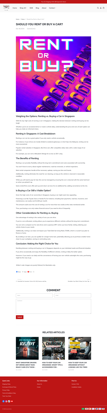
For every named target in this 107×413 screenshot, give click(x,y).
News (23, 19)
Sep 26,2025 (71, 369)
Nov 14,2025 (18, 369)
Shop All (23, 8)
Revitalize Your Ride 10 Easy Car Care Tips (78, 281)
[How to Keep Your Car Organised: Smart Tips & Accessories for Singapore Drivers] (53, 348)
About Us (39, 384)
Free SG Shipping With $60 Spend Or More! (53, 2)
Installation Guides (76, 387)
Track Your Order (6, 396)
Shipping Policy (6, 384)
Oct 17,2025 (44, 369)
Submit (19, 317)
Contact (52, 8)
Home (15, 8)
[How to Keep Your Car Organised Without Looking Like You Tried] (79, 348)
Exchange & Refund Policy (9, 387)
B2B (31, 8)
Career (38, 387)
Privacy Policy (6, 390)
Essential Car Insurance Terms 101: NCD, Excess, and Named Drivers (32, 281)
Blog (37, 8)
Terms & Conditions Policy (9, 393)
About (44, 8)
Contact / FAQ (75, 384)
